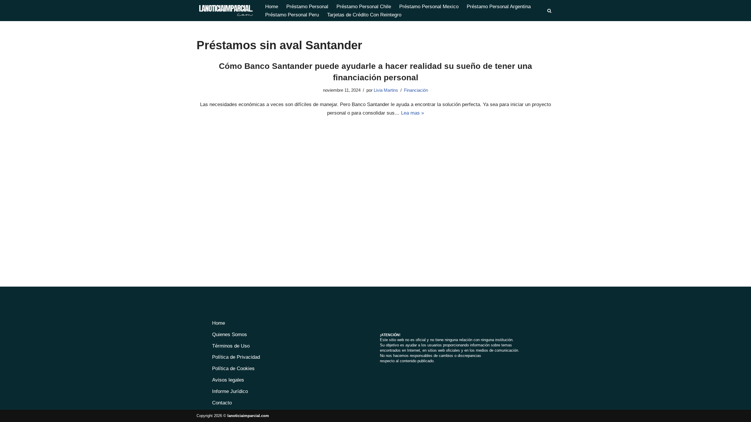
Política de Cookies (233, 368)
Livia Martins (386, 90)
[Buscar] (549, 10)
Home (271, 6)
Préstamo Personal (307, 6)
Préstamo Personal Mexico (429, 6)
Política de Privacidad (236, 357)
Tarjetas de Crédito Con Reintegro (364, 15)
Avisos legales (228, 380)
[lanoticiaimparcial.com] (226, 10)
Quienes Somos (229, 334)
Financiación (416, 90)
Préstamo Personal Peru (292, 15)
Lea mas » (412, 113)
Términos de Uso (231, 346)
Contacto (222, 403)
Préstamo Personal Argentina (499, 6)
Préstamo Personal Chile (363, 6)
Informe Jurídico (230, 391)
